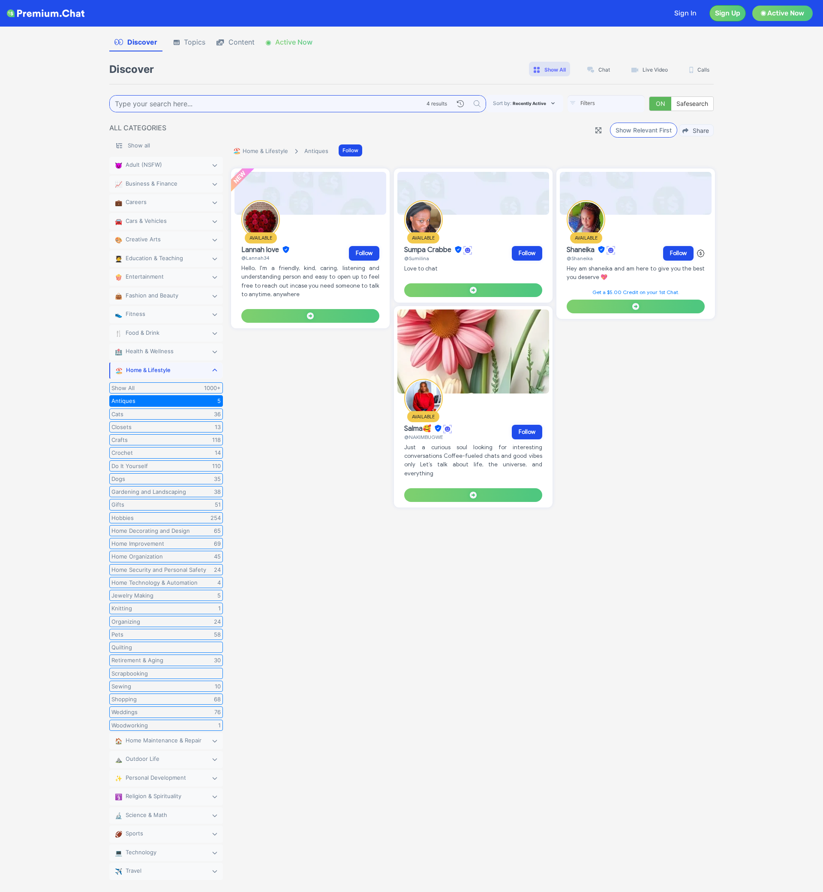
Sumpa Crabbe (428, 250)
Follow (350, 150)
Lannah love (261, 250)
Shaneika (581, 250)
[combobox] (606, 103)
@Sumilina (416, 258)
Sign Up (727, 13)
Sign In (685, 13)
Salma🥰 (418, 428)
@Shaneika (580, 258)
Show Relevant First (644, 130)
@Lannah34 (255, 258)
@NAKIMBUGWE (423, 437)
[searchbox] (619, 103)
